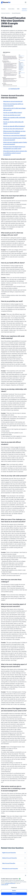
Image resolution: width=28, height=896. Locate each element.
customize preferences (10, 883)
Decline (14, 890)
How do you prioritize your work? (11, 115)
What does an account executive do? (12, 101)
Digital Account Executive (9, 852)
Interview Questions (5, 13)
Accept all (14, 893)
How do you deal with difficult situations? (14, 126)
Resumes (3, 8)
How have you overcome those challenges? (14, 135)
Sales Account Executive (8, 863)
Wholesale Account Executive (10, 868)
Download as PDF (15, 88)
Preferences (14, 887)
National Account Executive (9, 858)
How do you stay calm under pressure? (13, 128)
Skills (18, 8)
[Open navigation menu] (25, 2)
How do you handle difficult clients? (12, 112)
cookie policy (4, 884)
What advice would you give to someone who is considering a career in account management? (15, 153)
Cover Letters (11, 8)
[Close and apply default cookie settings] (25, 875)
